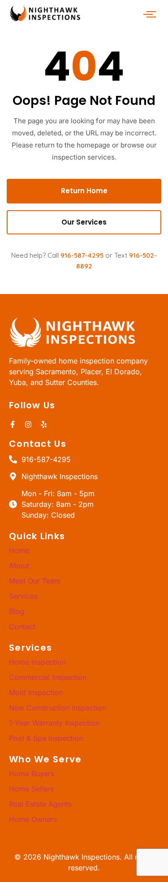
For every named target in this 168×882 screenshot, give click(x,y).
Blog (16, 611)
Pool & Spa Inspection (46, 738)
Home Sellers (31, 788)
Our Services (84, 222)
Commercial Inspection (47, 677)
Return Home (84, 190)
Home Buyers (31, 773)
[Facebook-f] (12, 424)
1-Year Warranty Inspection (54, 722)
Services (23, 596)
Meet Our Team (34, 580)
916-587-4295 (81, 255)
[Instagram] (28, 424)
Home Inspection (37, 661)
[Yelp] (43, 424)
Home (19, 550)
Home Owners (33, 819)
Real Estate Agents (40, 804)
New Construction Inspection (57, 707)
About (19, 565)
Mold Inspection (36, 692)
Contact (22, 626)
